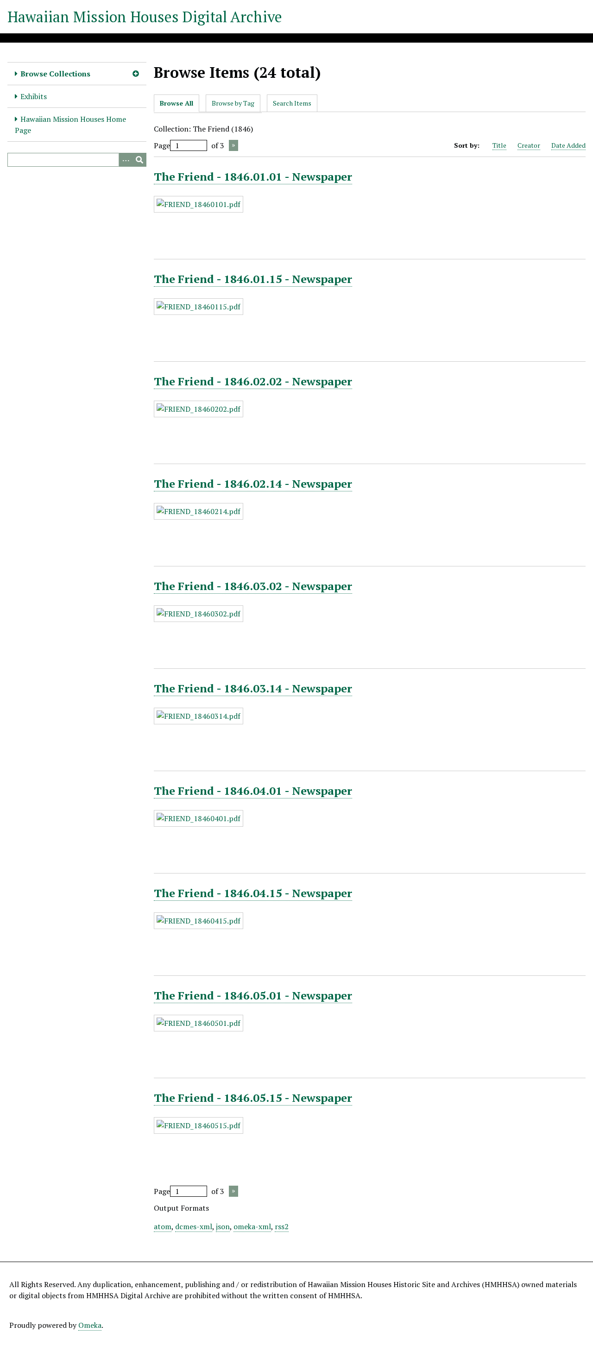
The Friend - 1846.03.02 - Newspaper (253, 585)
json (223, 1226)
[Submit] (139, 160)
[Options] (125, 160)
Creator (528, 145)
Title (499, 145)
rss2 (282, 1226)
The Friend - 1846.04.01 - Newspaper (253, 790)
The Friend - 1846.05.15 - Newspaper (253, 1097)
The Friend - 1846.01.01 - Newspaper (253, 176)
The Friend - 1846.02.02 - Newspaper (253, 381)
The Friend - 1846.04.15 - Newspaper (253, 893)
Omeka (89, 1325)
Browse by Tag (233, 103)
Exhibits (33, 96)
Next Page (233, 145)
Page (162, 145)
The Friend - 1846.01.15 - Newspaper (253, 278)
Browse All (176, 103)
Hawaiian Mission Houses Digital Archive (144, 16)
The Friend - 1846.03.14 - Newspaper (253, 688)
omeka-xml (252, 1226)
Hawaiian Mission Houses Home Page (70, 124)
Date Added (568, 145)
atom (162, 1226)
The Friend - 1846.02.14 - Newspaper (253, 483)
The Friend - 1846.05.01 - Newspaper (253, 995)
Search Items (292, 103)
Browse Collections (55, 74)
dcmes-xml (193, 1226)
